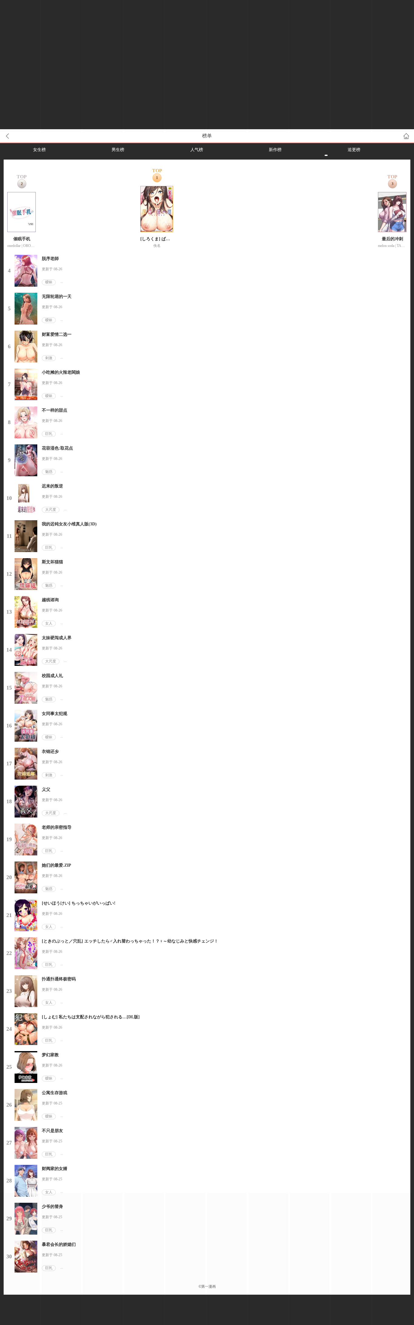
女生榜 (39, 149)
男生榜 (118, 149)
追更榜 (354, 149)
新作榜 (275, 149)
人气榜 (196, 149)
